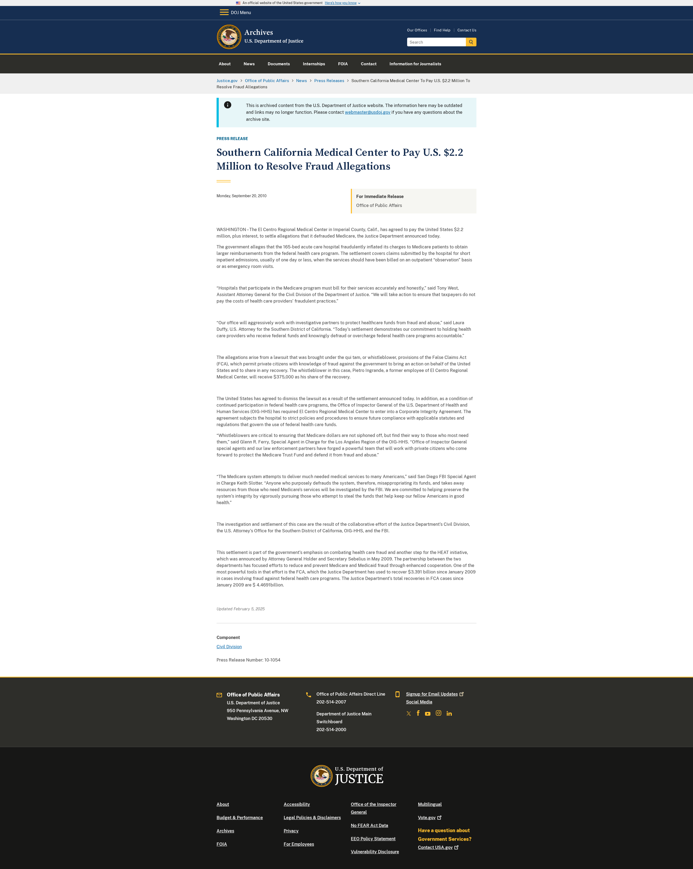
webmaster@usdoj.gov (367, 112)
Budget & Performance (240, 817)
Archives (225, 831)
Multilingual (430, 804)
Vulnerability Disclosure (375, 851)
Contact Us (466, 30)
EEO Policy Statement (373, 838)
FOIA (222, 844)
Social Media (419, 702)
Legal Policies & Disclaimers (312, 817)
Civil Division (229, 646)
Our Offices (417, 30)
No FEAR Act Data (369, 825)
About (223, 804)
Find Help (442, 30)
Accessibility (297, 804)
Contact (435, 847)
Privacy (291, 831)
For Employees (299, 844)
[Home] (261, 47)
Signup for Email (432, 694)
